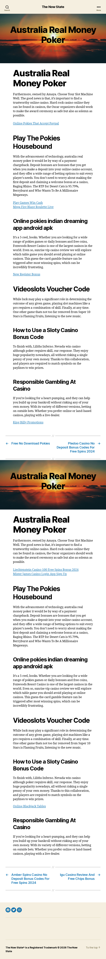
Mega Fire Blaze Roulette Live (33, 207)
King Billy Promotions (28, 422)
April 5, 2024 (60, 50)
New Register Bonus (26, 274)
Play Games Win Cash (28, 203)
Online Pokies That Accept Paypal (36, 123)
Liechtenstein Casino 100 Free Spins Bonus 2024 (46, 570)
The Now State (53, 7)
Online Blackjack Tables (29, 806)
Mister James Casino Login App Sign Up (40, 574)
